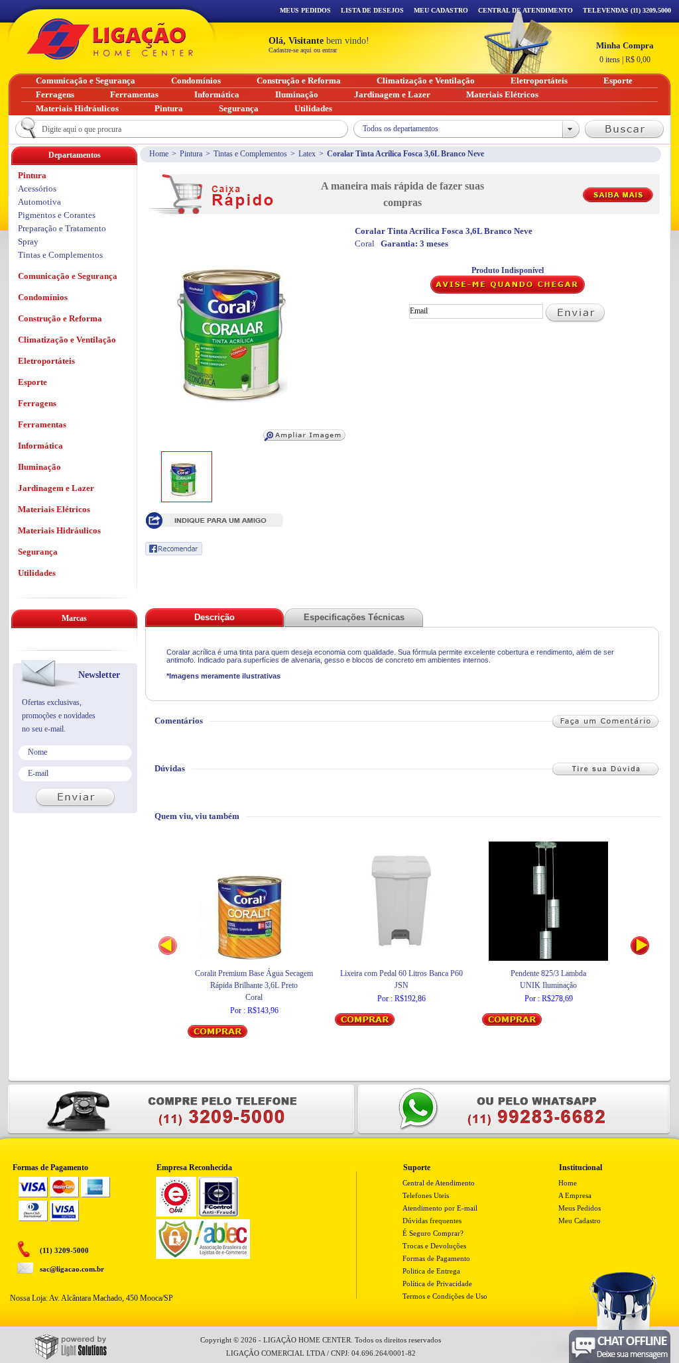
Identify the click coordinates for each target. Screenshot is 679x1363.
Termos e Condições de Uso (444, 1296)
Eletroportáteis (46, 361)
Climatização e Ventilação (67, 340)
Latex (307, 153)
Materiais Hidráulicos (59, 530)
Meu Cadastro (441, 10)
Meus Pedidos (305, 10)
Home (158, 153)
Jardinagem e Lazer (56, 488)
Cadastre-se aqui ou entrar (303, 50)
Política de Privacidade (437, 1283)
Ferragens (37, 403)
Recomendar (173, 548)
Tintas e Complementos (250, 153)
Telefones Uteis (425, 1195)
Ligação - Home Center (110, 39)
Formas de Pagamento (436, 1258)
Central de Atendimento (438, 1183)
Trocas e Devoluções (434, 1246)
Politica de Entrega (431, 1271)
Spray (28, 241)
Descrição (214, 617)
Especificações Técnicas (354, 617)
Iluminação (39, 467)
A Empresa (574, 1195)
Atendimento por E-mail (439, 1208)
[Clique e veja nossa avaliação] (176, 1214)
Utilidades (37, 573)
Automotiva (39, 202)
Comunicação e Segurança (67, 276)
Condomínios (43, 297)
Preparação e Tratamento (62, 228)
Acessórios (37, 188)
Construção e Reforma (60, 318)
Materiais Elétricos (54, 509)
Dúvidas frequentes (432, 1221)
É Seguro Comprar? (432, 1233)
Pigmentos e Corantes (56, 215)
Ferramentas (42, 424)
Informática (40, 446)
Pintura (191, 153)
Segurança (38, 552)
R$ (625, 52)
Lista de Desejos (372, 10)
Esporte (32, 382)
